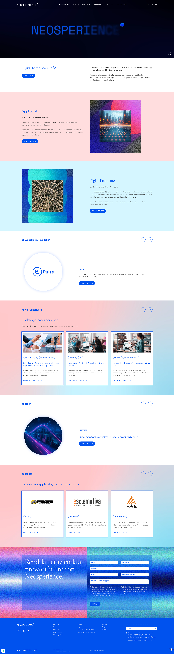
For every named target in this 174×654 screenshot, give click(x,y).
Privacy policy (93, 650)
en (152, 5)
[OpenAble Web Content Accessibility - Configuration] (171, 650)
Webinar (104, 629)
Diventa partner (58, 635)
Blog (103, 627)
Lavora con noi (57, 632)
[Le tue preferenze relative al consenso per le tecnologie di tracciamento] (3, 651)
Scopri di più (30, 141)
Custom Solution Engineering (86, 632)
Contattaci (56, 629)
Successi (98, 5)
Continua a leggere (31, 381)
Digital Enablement (82, 5)
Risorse (109, 5)
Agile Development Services (86, 629)
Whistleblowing (100, 650)
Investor (55, 627)
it (156, 5)
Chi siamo (121, 5)
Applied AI (64, 5)
